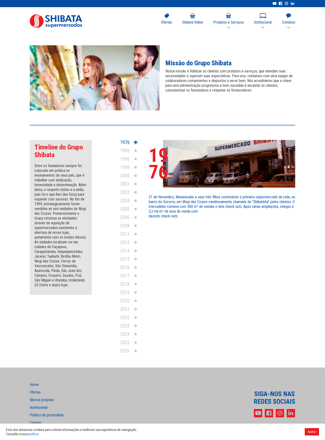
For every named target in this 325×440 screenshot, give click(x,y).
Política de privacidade (47, 415)
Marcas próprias (42, 400)
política (33, 434)
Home (34, 385)
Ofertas (166, 22)
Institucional (38, 407)
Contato (35, 423)
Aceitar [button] (312, 432)
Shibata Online (192, 22)
